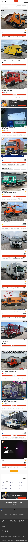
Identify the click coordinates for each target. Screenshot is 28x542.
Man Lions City (4, 486)
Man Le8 (3, 485)
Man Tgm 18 (20, 482)
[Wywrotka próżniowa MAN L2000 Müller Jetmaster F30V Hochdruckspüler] (14, 300)
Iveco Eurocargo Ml (24, 169)
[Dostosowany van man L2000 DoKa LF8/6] (14, 330)
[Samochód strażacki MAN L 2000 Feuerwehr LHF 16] (14, 79)
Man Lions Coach (4, 488)
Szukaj (26, 2)
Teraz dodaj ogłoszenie (22, 105)
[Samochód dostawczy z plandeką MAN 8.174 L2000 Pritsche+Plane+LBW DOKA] (14, 360)
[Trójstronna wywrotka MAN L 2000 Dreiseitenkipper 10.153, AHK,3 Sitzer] (14, 19)
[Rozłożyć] (14, 38)
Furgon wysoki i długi (14, 514)
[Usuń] (23, 2)
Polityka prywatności (16, 540)
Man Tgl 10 (11, 485)
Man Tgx (20, 488)
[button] (27, 1)
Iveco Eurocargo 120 (17, 169)
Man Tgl (11, 483)
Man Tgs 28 (20, 486)
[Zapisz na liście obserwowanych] (25, 30)
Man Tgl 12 (11, 486)
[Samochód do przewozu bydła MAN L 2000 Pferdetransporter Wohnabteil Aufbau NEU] (14, 49)
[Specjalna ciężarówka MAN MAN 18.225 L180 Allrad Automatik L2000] (14, 390)
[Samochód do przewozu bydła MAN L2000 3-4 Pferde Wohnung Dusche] (14, 270)
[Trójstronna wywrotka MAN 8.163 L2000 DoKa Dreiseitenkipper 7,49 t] (14, 181)
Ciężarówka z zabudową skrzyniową (7, 169)
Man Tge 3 (11, 482)
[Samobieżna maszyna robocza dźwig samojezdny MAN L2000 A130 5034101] (14, 117)
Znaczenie (24, 6)
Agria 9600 (10, 514)
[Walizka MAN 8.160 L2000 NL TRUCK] (14, 147)
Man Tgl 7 (11, 488)
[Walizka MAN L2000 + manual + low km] (14, 420)
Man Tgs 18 (20, 485)
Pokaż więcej (14, 489)
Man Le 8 (3, 483)
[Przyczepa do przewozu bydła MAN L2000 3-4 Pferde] (14, 240)
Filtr (19, 6)
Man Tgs (20, 483)
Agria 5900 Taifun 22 (21, 514)
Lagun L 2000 (3, 482)
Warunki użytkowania (21, 540)
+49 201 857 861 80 (5, 509)
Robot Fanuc (5, 514)
